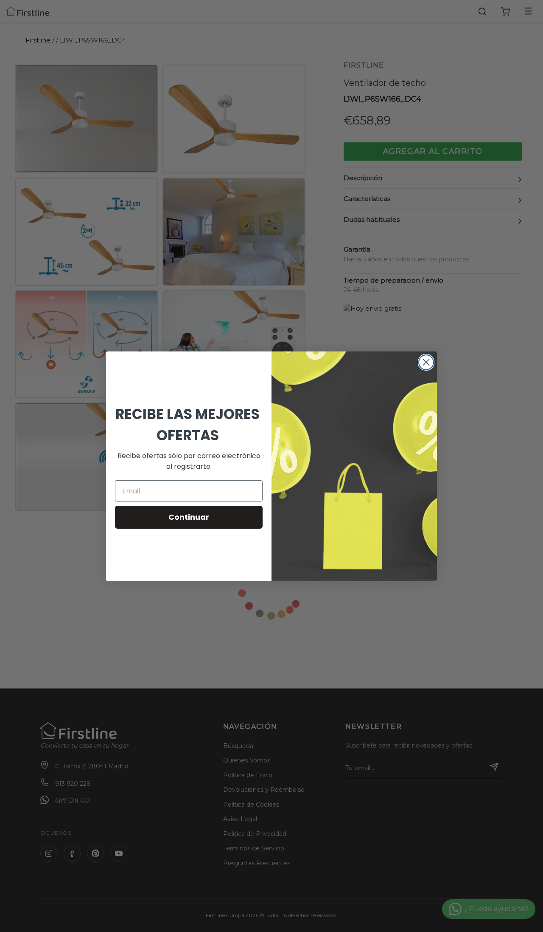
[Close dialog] (426, 362)
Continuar (188, 517)
